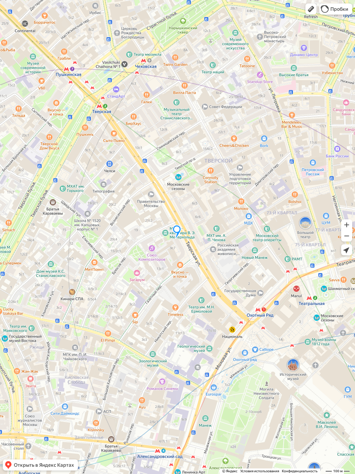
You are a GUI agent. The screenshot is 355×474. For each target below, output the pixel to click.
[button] (311, 9)
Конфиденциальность (300, 471)
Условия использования (259, 471)
